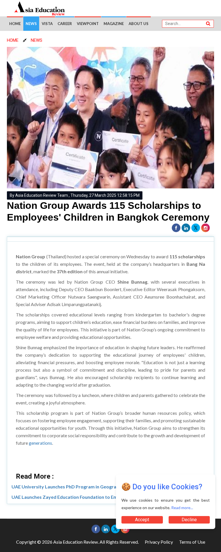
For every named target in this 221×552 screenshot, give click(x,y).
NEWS (36, 40)
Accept (142, 519)
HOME (12, 40)
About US (138, 23)
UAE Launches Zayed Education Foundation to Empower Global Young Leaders (95, 497)
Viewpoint (88, 23)
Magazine (114, 23)
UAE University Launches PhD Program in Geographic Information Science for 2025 (100, 486)
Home (15, 23)
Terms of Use (192, 542)
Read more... (182, 507)
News (31, 23)
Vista (47, 23)
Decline (189, 519)
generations (40, 443)
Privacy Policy (159, 542)
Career (65, 23)
